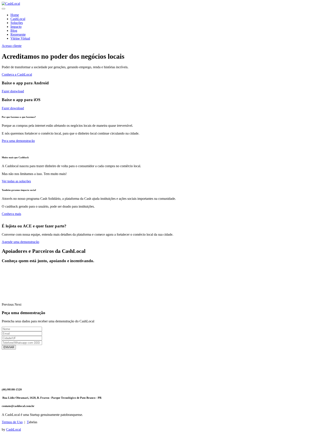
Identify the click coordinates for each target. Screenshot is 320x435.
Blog (13, 30)
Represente (18, 34)
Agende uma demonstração (20, 242)
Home (14, 15)
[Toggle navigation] (3, 8)
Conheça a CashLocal (17, 74)
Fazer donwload (13, 91)
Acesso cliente (12, 46)
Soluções (16, 23)
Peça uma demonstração (18, 141)
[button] (8, 304)
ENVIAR (8, 347)
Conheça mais (11, 214)
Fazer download (13, 108)
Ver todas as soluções (16, 181)
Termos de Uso (12, 422)
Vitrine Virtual (20, 38)
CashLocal (17, 19)
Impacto (16, 26)
